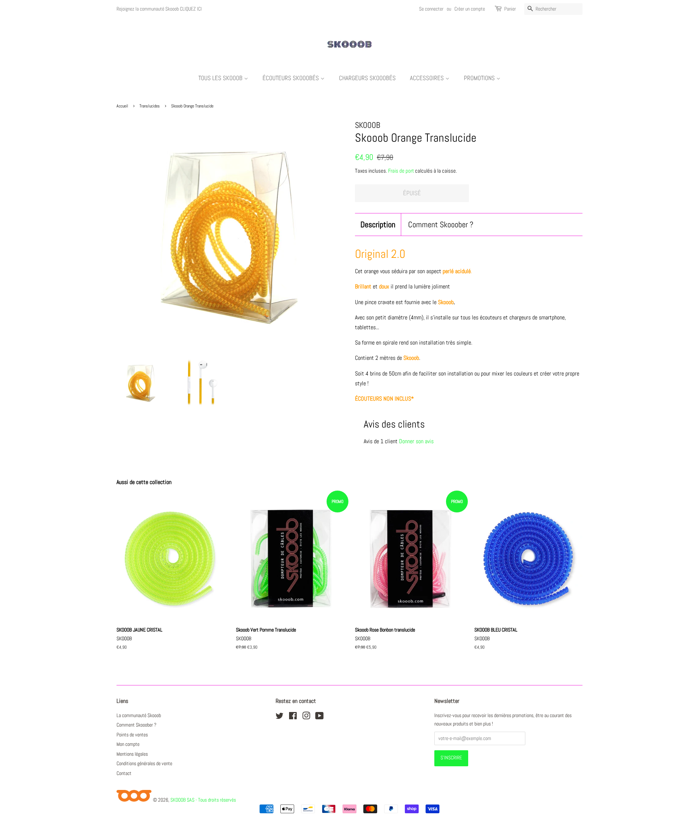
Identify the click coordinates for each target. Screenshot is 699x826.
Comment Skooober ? (440, 224)
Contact (123, 773)
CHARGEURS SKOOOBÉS (367, 78)
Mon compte (127, 744)
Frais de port (401, 170)
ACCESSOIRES (427, 78)
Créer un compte (469, 8)
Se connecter (431, 8)
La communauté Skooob (138, 715)
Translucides (149, 106)
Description (377, 224)
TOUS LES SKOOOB (221, 78)
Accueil (122, 106)
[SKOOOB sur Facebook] (293, 717)
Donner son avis (416, 441)
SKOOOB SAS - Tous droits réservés (203, 799)
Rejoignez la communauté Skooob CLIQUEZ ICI (159, 8)
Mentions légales (132, 754)
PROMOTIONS (480, 78)
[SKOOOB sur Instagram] (306, 717)
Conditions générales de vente (144, 763)
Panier (510, 8)
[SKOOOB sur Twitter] (280, 717)
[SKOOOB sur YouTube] (319, 717)
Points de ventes (132, 735)
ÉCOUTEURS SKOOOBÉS (291, 78)
